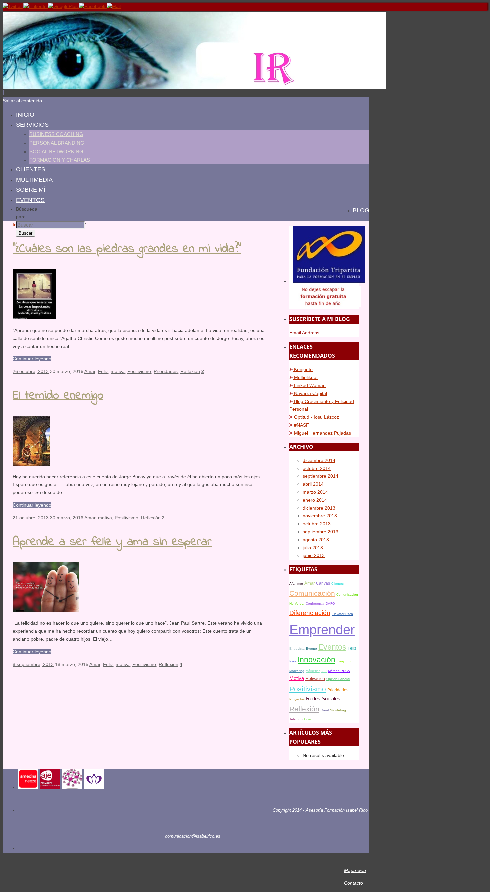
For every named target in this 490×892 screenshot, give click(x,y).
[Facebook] (93, 6)
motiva (118, 371)
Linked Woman (309, 385)
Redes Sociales (323, 698)
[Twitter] (13, 6)
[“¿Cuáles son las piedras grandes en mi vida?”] (34, 317)
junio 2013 (314, 555)
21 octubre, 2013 (31, 517)
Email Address (304, 332)
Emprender (322, 629)
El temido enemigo (58, 396)
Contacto (353, 883)
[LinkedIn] (35, 6)
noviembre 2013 (320, 515)
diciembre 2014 (319, 460)
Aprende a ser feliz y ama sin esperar (112, 542)
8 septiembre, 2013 (33, 664)
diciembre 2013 (319, 508)
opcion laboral (338, 679)
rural (325, 710)
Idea (292, 661)
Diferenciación (309, 612)
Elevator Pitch (342, 614)
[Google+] (63, 6)
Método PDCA (339, 671)
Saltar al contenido (22, 100)
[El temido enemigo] (31, 464)
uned (308, 719)
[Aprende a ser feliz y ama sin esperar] (46, 610)
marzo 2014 (315, 492)
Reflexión (190, 371)
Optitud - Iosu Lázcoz (316, 417)
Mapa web (355, 870)
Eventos (332, 647)
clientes (337, 583)
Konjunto (303, 369)
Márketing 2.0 (316, 671)
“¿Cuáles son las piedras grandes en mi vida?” (127, 249)
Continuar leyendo (32, 358)
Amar (89, 371)
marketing (296, 671)
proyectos (297, 699)
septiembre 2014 (320, 476)
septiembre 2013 (320, 531)
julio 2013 (313, 547)
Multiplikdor (305, 377)
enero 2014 (315, 500)
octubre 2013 (317, 523)
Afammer (296, 583)
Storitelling (338, 710)
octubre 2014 (317, 468)
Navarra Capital (310, 393)
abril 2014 (313, 484)
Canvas (323, 583)
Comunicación (312, 593)
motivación (315, 679)
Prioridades (166, 371)
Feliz (103, 371)
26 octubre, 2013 (31, 371)
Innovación (316, 660)
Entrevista (297, 648)
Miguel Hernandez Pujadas (322, 433)
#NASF (301, 425)
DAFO (330, 603)
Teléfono (296, 719)
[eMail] (114, 6)
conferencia (315, 603)
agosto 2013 (316, 539)
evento (311, 648)
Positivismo (139, 371)
